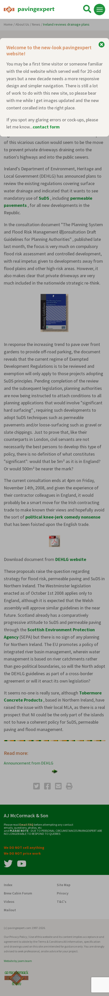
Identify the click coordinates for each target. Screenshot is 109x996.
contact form (46, 127)
